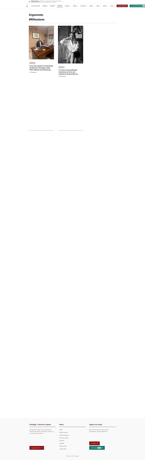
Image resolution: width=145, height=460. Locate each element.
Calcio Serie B (35, 141)
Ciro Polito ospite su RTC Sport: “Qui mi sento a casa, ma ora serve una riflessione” (39, 145)
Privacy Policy (63, 446)
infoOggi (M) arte (62, 281)
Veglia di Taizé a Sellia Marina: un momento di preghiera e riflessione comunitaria (73, 244)
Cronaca (67, 6)
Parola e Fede (61, 181)
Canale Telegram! (122, 6)
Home (61, 429)
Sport (97, 6)
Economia (83, 6)
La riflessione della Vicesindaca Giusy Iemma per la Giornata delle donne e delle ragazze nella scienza (74, 265)
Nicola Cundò (62, 348)
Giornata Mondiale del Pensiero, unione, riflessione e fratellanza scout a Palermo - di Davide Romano (73, 226)
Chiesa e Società (61, 240)
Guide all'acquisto (64, 435)
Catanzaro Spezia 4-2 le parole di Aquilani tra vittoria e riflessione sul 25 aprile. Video (39, 156)
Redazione (33, 72)
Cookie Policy (62, 449)
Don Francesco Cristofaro (65, 190)
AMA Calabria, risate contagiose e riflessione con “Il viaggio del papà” (73, 205)
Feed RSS (52, 6)
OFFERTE (59, 5)
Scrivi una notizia (35, 6)
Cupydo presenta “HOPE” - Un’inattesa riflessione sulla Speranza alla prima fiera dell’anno (72, 286)
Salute (90, 6)
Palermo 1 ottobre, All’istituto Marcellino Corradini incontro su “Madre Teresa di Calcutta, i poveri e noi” (71, 327)
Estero (104, 6)
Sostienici (44, 6)
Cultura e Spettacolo (37, 163)
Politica (75, 6)
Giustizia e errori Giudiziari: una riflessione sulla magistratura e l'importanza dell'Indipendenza (74, 305)
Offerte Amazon (63, 432)
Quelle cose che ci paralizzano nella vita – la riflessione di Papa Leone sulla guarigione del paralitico (73, 186)
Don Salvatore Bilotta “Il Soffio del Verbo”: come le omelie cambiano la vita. (74, 364)
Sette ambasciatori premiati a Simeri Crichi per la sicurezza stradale (74, 345)
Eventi (111, 6)
